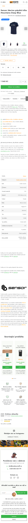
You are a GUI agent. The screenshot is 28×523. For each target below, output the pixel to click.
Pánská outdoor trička (21, 180)
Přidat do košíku (14, 87)
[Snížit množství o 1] (20, 81)
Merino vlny (15, 107)
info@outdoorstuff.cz (15, 466)
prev (1, 355)
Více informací (20, 513)
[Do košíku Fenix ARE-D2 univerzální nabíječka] (20, 367)
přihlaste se (6, 256)
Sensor (12, 93)
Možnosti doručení (7, 75)
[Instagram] (18, 478)
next (27, 355)
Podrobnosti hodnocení (20, 15)
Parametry (15, 98)
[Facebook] (11, 478)
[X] (14, 478)
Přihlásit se (21, 493)
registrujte (15, 256)
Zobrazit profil (13, 437)
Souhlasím (14, 516)
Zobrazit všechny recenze (17, 416)
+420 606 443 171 (15, 469)
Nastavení (14, 519)
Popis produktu (6, 98)
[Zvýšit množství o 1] (25, 81)
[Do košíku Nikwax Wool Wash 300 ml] (7, 367)
